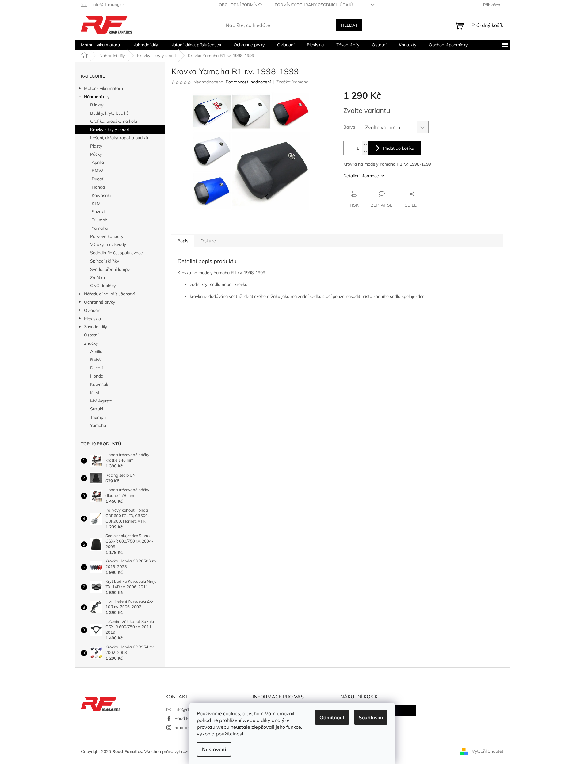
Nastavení (214, 749)
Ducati (98, 179)
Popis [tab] (182, 241)
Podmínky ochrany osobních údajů (314, 4)
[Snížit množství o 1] (365, 151)
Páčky (96, 154)
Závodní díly (95, 326)
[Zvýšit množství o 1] (365, 144)
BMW (97, 170)
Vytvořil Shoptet (487, 751)
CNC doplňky (103, 285)
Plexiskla (92, 318)
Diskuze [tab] (208, 241)
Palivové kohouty (106, 236)
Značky (91, 343)
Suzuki (98, 211)
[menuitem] (100, 45)
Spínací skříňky (104, 261)
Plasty (96, 146)
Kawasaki (101, 195)
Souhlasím (371, 717)
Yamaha (100, 228)
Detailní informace (361, 176)
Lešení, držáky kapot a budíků (119, 137)
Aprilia (98, 162)
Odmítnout (332, 717)
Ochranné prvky (99, 302)
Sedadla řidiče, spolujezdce (116, 252)
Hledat (349, 25)
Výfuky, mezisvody (108, 244)
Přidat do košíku (398, 148)
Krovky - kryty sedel (109, 129)
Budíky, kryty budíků (109, 113)
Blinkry (96, 105)
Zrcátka (97, 277)
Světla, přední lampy (110, 269)
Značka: (292, 82)
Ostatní (91, 335)
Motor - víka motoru (103, 88)
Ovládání (92, 310)
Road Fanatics (188, 718)
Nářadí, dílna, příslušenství (109, 294)
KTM (96, 203)
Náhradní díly (96, 96)
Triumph (99, 220)
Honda (98, 187)
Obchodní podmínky (240, 4)
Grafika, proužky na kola (113, 121)
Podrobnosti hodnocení (248, 82)
